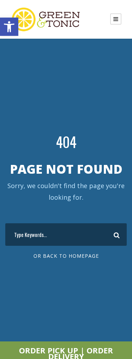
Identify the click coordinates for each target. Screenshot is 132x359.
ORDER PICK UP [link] (48, 350)
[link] (9, 27)
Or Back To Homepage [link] (66, 255)
